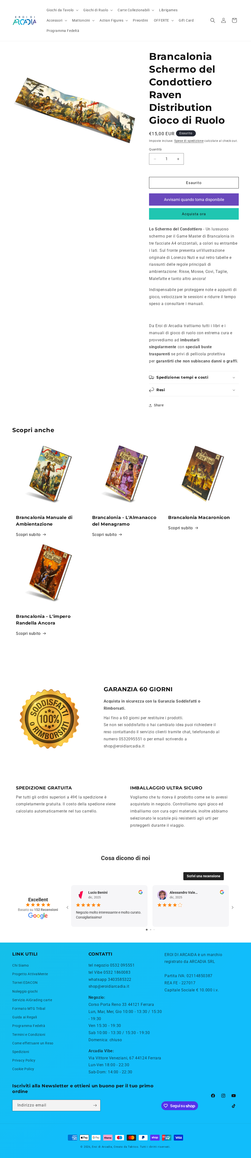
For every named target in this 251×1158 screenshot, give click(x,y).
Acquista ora (194, 214)
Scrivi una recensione (203, 876)
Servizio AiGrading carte (32, 1000)
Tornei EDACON (25, 983)
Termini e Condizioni (28, 1035)
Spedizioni (20, 1052)
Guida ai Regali (24, 1017)
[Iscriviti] (94, 1105)
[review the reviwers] (140, 893)
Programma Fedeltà (28, 1026)
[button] (62, 10)
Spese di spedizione (188, 141)
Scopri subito (28, 534)
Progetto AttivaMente (30, 974)
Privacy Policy (23, 1060)
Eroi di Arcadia (102, 1146)
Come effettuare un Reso (32, 1043)
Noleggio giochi (25, 991)
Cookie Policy (23, 1069)
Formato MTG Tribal (28, 1009)
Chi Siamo (20, 965)
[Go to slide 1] (147, 930)
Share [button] (158, 405)
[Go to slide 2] (150, 929)
